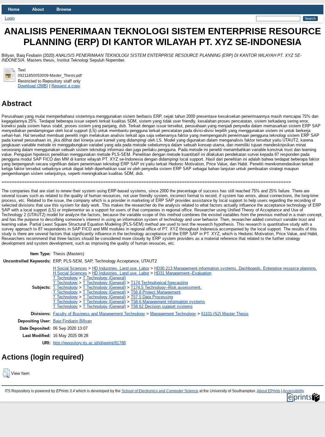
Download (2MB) (33, 85)
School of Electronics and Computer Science (160, 391)
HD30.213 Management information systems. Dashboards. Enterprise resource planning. (235, 268)
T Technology (65, 277)
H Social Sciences (70, 268)
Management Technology (173, 313)
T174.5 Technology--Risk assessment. (166, 287)
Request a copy (65, 85)
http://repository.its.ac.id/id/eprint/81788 (89, 343)
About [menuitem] (38, 9)
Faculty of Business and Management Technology (99, 313)
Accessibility (293, 391)
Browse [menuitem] (63, 9)
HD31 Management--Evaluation (182, 273)
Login (10, 18)
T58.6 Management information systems (168, 301)
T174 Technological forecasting (159, 282)
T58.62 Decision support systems (162, 306)
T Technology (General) (104, 277)
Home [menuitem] (13, 9)
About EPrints (268, 391)
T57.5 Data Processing (152, 297)
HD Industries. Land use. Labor (120, 268)
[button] (6, 373)
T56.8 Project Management (156, 292)
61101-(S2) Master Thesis (225, 313)
